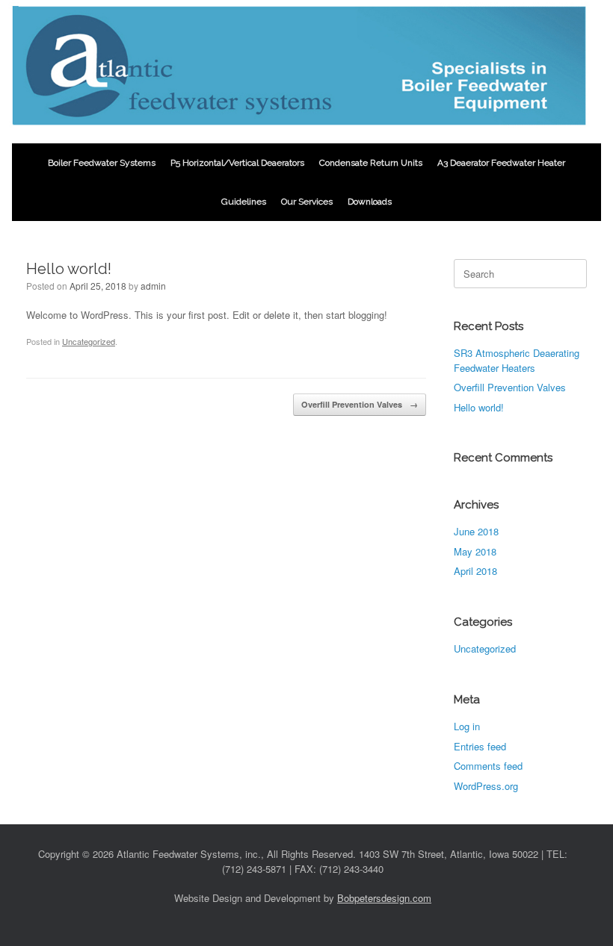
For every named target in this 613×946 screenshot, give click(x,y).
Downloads (370, 201)
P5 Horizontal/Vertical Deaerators (237, 163)
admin (153, 285)
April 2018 (475, 571)
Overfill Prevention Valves (359, 404)
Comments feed (488, 766)
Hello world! (479, 407)
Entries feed (480, 746)
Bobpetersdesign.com (384, 898)
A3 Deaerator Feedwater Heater (501, 163)
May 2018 (475, 551)
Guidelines (243, 201)
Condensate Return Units (370, 163)
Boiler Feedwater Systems (101, 163)
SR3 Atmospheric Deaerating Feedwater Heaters (516, 360)
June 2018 (476, 531)
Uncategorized (88, 341)
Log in (467, 726)
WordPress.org (486, 786)
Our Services (307, 201)
